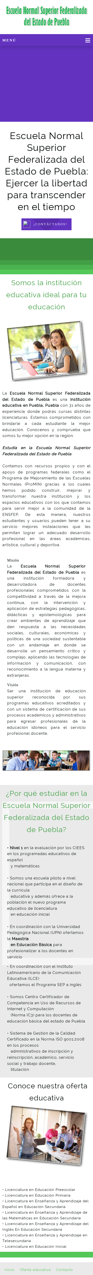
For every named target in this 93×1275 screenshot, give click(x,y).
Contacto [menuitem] (64, 1270)
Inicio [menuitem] (10, 1270)
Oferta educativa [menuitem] (35, 1270)
